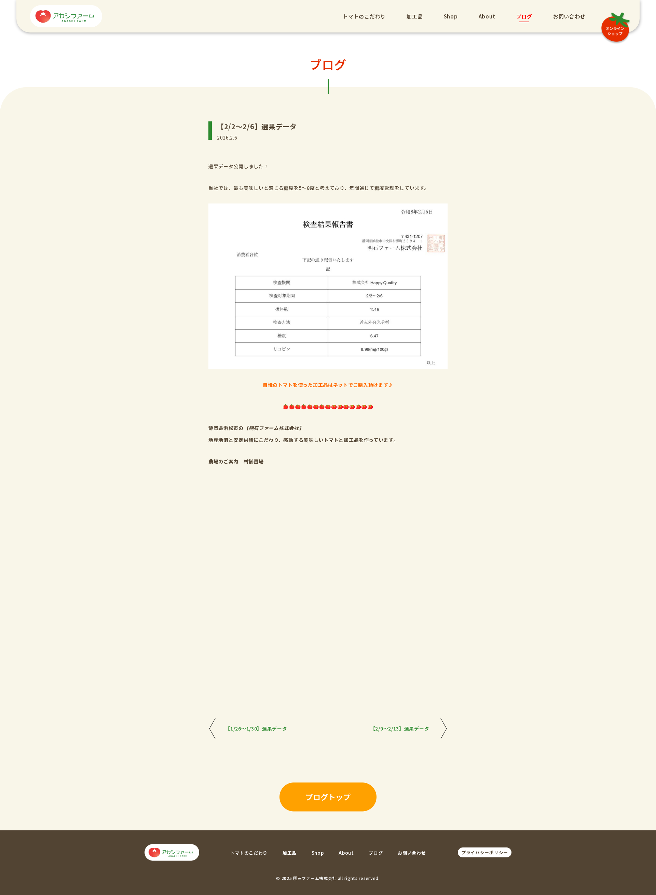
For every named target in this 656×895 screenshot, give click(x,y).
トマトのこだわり (364, 16)
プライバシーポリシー (484, 852)
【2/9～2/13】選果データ (399, 728)
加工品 (415, 16)
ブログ (524, 16)
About (487, 16)
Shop (451, 16)
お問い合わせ (569, 16)
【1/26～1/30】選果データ (256, 728)
